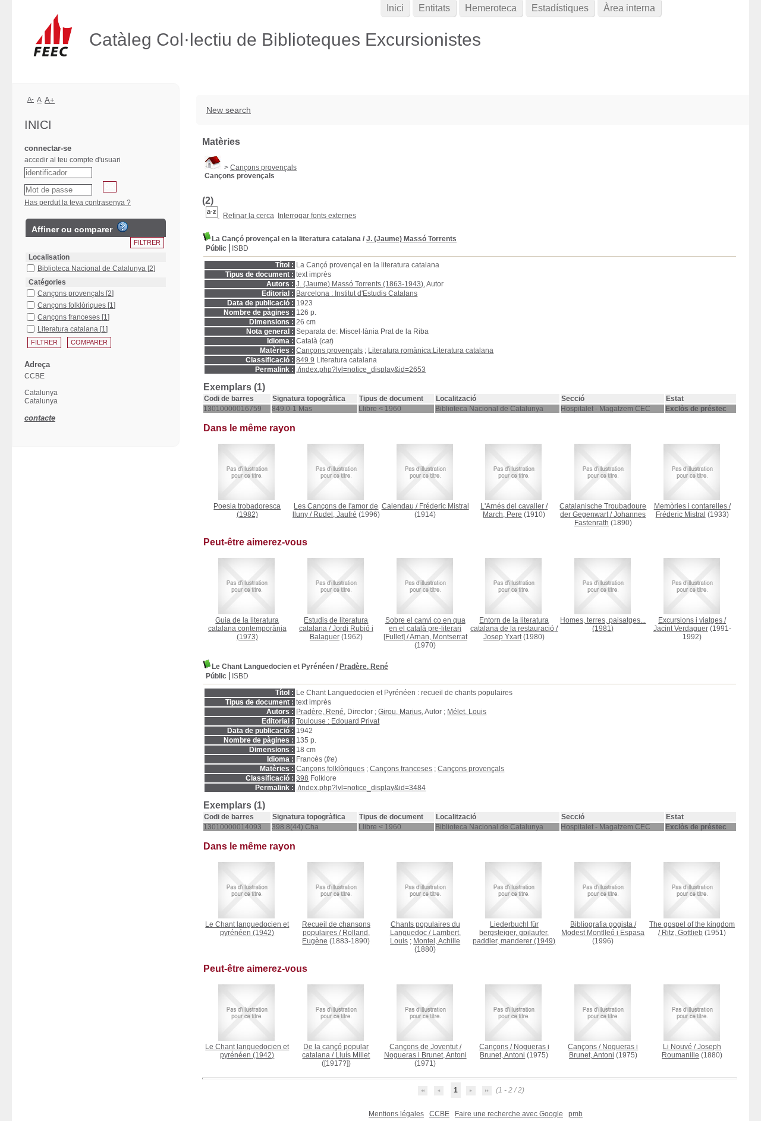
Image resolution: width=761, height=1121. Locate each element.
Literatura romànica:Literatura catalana (430, 350)
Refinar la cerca (248, 215)
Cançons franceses (401, 769)
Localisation (49, 257)
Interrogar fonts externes (317, 215)
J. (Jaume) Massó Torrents (411, 239)
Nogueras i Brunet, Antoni (425, 1055)
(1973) (247, 628)
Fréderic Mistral (444, 506)
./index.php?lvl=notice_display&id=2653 (361, 369)
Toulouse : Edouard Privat (337, 721)
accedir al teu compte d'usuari (72, 160)
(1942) (247, 928)
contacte (39, 417)
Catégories (47, 282)
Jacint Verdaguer (680, 628)
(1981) (603, 624)
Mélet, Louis (466, 712)
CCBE (439, 1114)
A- (30, 99)
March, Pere (502, 514)
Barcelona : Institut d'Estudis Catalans (356, 293)
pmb (575, 1114)
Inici (395, 8)
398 (302, 778)
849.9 (305, 360)
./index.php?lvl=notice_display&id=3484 (361, 788)
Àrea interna (629, 8)
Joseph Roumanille (691, 1051)
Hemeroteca (491, 8)
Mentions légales (396, 1114)
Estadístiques (560, 8)
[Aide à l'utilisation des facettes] (122, 227)
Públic (216, 248)
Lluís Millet (352, 1055)
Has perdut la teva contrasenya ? (77, 202)
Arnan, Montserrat (438, 637)
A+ (50, 100)
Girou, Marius (400, 712)
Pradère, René (363, 666)
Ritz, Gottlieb (682, 933)
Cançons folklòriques (330, 769)
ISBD (240, 248)
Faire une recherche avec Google (509, 1114)
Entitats (434, 8)
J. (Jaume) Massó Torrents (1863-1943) (359, 284)
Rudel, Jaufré (335, 514)
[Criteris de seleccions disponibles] (212, 215)
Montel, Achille (436, 941)
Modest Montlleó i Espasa (602, 933)
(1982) (247, 510)
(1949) (514, 932)
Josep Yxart (502, 637)
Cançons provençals (263, 167)
